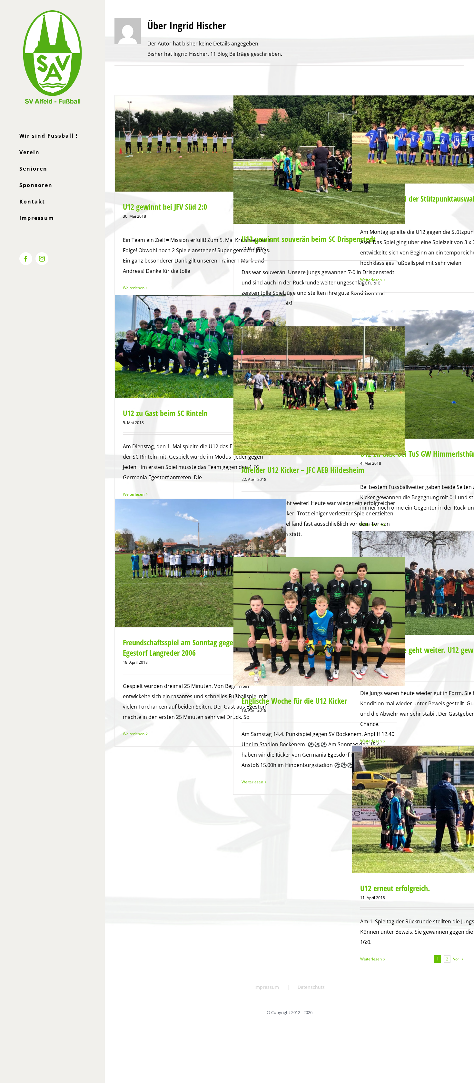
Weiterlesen (133, 288)
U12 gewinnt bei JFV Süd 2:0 (165, 206)
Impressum (266, 987)
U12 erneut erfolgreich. (395, 888)
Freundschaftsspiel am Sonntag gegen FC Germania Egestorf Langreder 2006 (200, 647)
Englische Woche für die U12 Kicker (294, 700)
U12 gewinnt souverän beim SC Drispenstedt (309, 238)
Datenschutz (311, 987)
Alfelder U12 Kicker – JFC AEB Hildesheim (303, 469)
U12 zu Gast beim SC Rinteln (165, 413)
